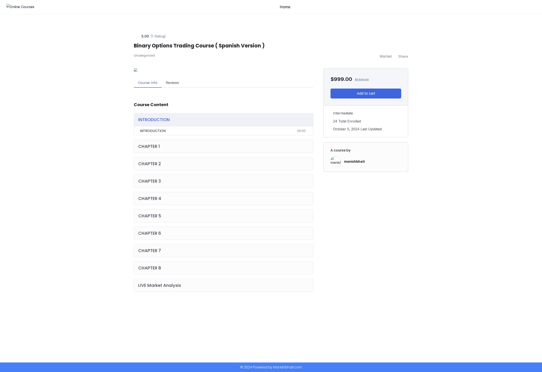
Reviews (172, 83)
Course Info (147, 83)
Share (403, 56)
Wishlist (386, 56)
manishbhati (354, 161)
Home (285, 7)
